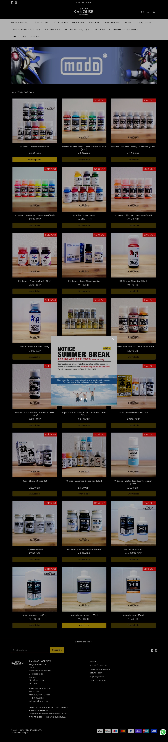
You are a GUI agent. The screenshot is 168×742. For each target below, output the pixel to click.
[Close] (113, 339)
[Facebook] (82, 398)
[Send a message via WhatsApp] (163, 732)
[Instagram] (86, 398)
